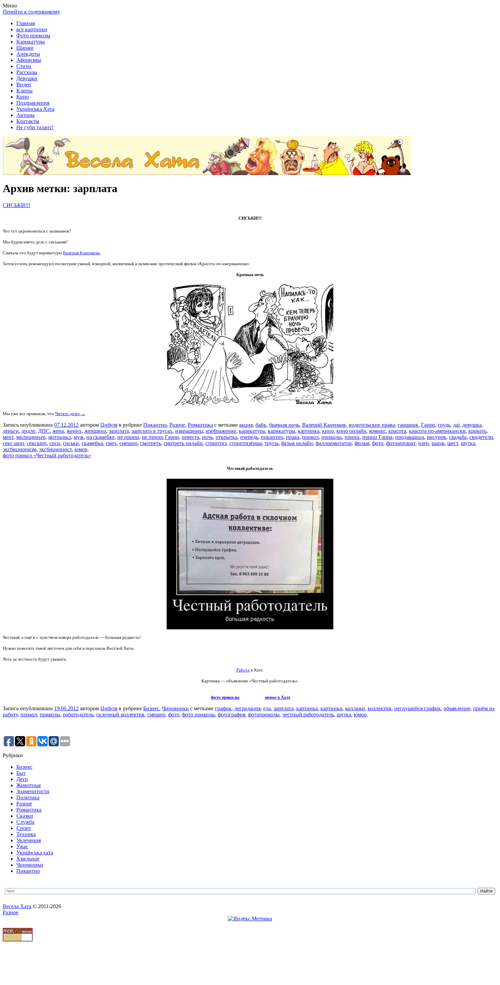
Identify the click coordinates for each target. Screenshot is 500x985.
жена (58, 431)
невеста (190, 437)
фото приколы (225, 697)
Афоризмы (28, 60)
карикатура (252, 431)
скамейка (92, 443)
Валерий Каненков (324, 425)
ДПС (44, 431)
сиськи (71, 443)
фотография (231, 714)
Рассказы (26, 72)
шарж (438, 443)
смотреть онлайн (183, 443)
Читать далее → (70, 413)
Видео (23, 84)
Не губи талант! (34, 127)
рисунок (436, 437)
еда (267, 708)
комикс (377, 431)
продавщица (409, 437)
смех (111, 443)
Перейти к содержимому (31, 12)
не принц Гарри (160, 437)
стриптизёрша (245, 443)
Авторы (25, 115)
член (423, 443)
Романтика (200, 425)
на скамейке (100, 437)
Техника (26, 834)
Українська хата (34, 852)
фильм (361, 443)
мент (8, 437)
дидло (28, 431)
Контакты (27, 121)
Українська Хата (35, 109)
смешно (128, 443)
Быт (21, 773)
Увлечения (28, 840)
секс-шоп (13, 443)
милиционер (31, 437)
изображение (221, 431)
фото (377, 443)
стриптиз (216, 443)
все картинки (31, 29)
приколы (331, 437)
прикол (310, 437)
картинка (308, 431)
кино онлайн (351, 431)
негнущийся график (417, 708)
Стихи (23, 66)
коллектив (379, 708)
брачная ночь (284, 425)
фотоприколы (264, 714)
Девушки (26, 78)
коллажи (355, 708)
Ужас (22, 846)
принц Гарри (377, 437)
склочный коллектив (120, 714)
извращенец (189, 431)
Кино (22, 97)
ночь (207, 437)
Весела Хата (17, 906)
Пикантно (155, 425)
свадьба (458, 437)
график (223, 708)
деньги (11, 431)
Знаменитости (32, 791)
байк (260, 425)
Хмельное (27, 859)
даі (456, 425)
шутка (468, 443)
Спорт (23, 828)
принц (352, 437)
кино (328, 431)
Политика (27, 797)
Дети (22, 779)
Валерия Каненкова (81, 252)
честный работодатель (308, 714)
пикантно (272, 437)
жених (74, 431)
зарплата (119, 431)
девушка (472, 425)
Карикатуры (30, 42)
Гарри (428, 425)
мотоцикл (59, 437)
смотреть (150, 443)
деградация (247, 708)
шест (452, 443)
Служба (25, 822)
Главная (25, 23)
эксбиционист (55, 449)
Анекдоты (28, 54)
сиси (54, 443)
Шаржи (25, 48)
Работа (243, 670)
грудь (444, 425)
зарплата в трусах (152, 431)
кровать (477, 431)
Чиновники (175, 708)
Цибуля (108, 425)
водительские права (372, 425)
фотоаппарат (400, 443)
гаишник (408, 425)
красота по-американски (437, 431)
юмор (80, 449)
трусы (272, 443)
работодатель (78, 714)
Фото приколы (33, 35)
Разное (177, 425)
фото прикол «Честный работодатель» (47, 455)
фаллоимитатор (334, 443)
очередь (249, 437)
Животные (28, 785)
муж (79, 437)
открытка (226, 437)
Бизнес (151, 708)
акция (246, 425)
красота (397, 431)
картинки (331, 708)
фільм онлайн (297, 443)
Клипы (24, 91)
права (292, 437)
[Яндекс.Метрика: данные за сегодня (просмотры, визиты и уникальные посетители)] (250, 919)
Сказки (24, 816)
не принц (128, 437)
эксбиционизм (19, 449)
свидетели (481, 437)
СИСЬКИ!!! (16, 205)
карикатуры (281, 431)
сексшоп (37, 443)
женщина (95, 431)
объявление (457, 708)
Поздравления (32, 103)
